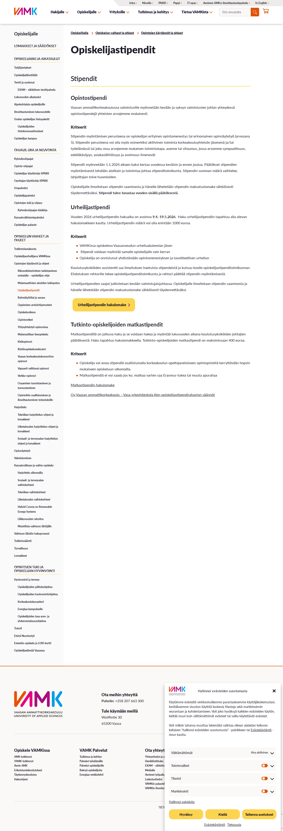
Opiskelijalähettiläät (25, 75)
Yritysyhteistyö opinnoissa (33, 327)
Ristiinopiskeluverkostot (32, 349)
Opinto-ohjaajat (23, 166)
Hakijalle (57, 11)
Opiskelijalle (87, 11)
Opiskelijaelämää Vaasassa (29, 650)
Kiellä (222, 814)
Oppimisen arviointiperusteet (35, 305)
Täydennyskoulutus (25, 775)
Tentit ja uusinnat (24, 82)
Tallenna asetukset (259, 814)
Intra (132, 3)
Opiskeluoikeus (27, 312)
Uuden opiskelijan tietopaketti (32, 119)
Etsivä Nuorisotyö (24, 636)
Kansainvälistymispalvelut (29, 217)
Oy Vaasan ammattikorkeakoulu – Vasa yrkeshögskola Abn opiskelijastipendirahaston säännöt (143, 394)
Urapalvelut (21, 188)
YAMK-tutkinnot (23, 761)
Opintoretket (25, 320)
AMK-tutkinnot (23, 757)
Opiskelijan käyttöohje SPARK (31, 173)
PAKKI (162, 3)
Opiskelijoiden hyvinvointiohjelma (38, 594)
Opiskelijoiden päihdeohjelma (35, 587)
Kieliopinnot (25, 342)
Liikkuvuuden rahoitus (31, 519)
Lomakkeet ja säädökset (35, 46)
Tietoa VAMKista (195, 11)
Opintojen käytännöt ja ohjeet (31, 263)
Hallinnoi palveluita (182, 802)
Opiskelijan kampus (25, 138)
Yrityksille (117, 11)
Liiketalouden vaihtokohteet (34, 499)
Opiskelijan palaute (25, 225)
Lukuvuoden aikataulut (27, 97)
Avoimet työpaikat (155, 775)
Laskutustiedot (153, 779)
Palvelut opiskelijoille (92, 765)
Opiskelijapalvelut (24, 195)
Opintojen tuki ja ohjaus (28, 203)
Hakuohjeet (21, 779)
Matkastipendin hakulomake (93, 384)
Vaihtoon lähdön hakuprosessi (31, 533)
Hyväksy (186, 814)
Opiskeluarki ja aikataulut (37, 58)
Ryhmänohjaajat (23, 159)
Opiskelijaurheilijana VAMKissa (32, 256)
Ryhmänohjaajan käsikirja (32, 210)
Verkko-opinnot (27, 376)
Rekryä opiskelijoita (91, 770)
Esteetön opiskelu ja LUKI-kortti (32, 643)
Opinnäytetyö (22, 451)
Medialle (150, 770)
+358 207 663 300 (129, 700)
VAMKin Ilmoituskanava (159, 788)
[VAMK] (25, 11)
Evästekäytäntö (261, 730)
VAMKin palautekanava (158, 784)
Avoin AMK (20, 765)
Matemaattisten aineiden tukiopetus (39, 283)
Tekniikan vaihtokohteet (32, 492)
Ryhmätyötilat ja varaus (31, 298)
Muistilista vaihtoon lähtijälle (35, 526)
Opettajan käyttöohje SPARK (31, 181)
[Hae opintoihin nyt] (266, 12)
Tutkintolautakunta (25, 249)
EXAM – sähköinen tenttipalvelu (36, 90)
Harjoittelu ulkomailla (30, 473)
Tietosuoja (234, 824)
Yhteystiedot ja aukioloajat (160, 757)
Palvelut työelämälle (91, 761)
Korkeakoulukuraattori (31, 602)
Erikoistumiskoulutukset (28, 770)
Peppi (176, 3)
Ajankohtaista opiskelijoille (29, 104)
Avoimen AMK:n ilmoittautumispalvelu (225, 3)
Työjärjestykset (22, 68)
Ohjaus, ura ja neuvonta (35, 150)
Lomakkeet (20, 556)
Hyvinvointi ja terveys (26, 580)
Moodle (146, 3)
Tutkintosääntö (23, 541)
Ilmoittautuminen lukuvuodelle (32, 112)
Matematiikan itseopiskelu (33, 334)
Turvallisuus (21, 548)
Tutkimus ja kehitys (153, 11)
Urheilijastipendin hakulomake (102, 304)
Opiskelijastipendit (29, 290)
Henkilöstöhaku (154, 761)
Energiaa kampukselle (30, 609)
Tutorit (18, 628)
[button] (274, 691)
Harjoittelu (20, 407)
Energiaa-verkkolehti (91, 775)
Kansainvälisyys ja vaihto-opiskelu (34, 465)
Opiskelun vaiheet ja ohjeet (31, 238)
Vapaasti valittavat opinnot (33, 368)
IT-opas (191, 3)
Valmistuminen (22, 458)
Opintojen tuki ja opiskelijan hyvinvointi (34, 569)
